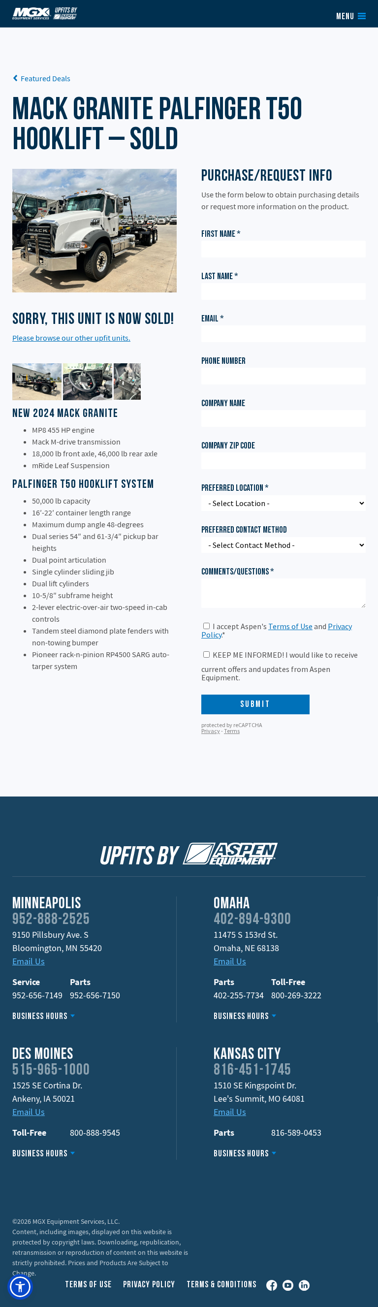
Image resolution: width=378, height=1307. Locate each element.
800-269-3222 (296, 995)
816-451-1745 (252, 1071)
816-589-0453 (296, 1132)
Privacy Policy (149, 1285)
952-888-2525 (51, 920)
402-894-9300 (252, 920)
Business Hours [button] (39, 1016)
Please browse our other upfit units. (71, 338)
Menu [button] (345, 17)
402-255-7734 (239, 995)
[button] (20, 1286)
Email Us (28, 961)
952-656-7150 (95, 995)
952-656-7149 (37, 995)
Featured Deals (45, 78)
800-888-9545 (95, 1132)
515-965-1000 (51, 1071)
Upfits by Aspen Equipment (44, 13)
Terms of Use (88, 1285)
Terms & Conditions (221, 1285)
